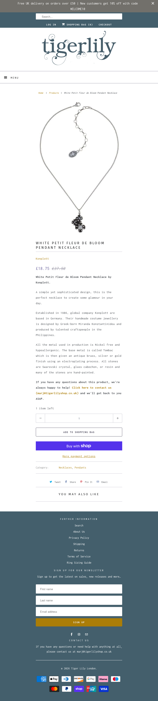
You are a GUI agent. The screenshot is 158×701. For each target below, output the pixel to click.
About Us (79, 531)
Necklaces (65, 467)
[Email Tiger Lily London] (86, 634)
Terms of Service (79, 556)
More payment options (79, 456)
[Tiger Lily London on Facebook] (71, 634)
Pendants (80, 467)
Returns (79, 550)
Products (54, 93)
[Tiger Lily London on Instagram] (79, 634)
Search (79, 525)
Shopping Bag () (79, 24)
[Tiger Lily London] (79, 49)
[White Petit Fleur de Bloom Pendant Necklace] (79, 168)
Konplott (42, 258)
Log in (51, 24)
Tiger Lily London (83, 668)
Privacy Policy (79, 537)
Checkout (105, 24)
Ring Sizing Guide (79, 562)
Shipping (79, 544)
